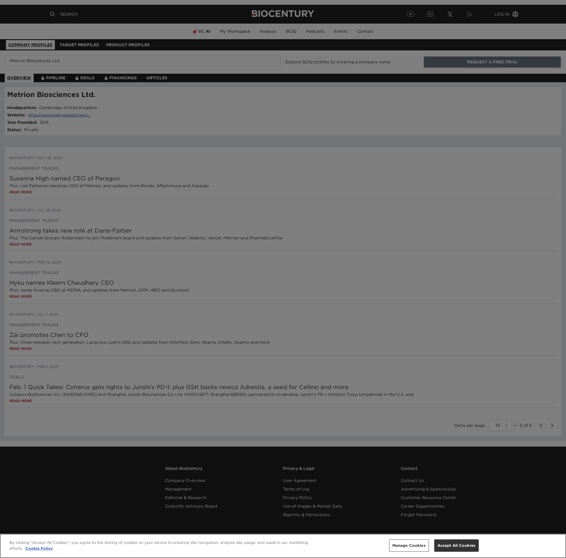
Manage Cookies (409, 545)
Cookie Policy (39, 548)
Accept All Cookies (456, 545)
